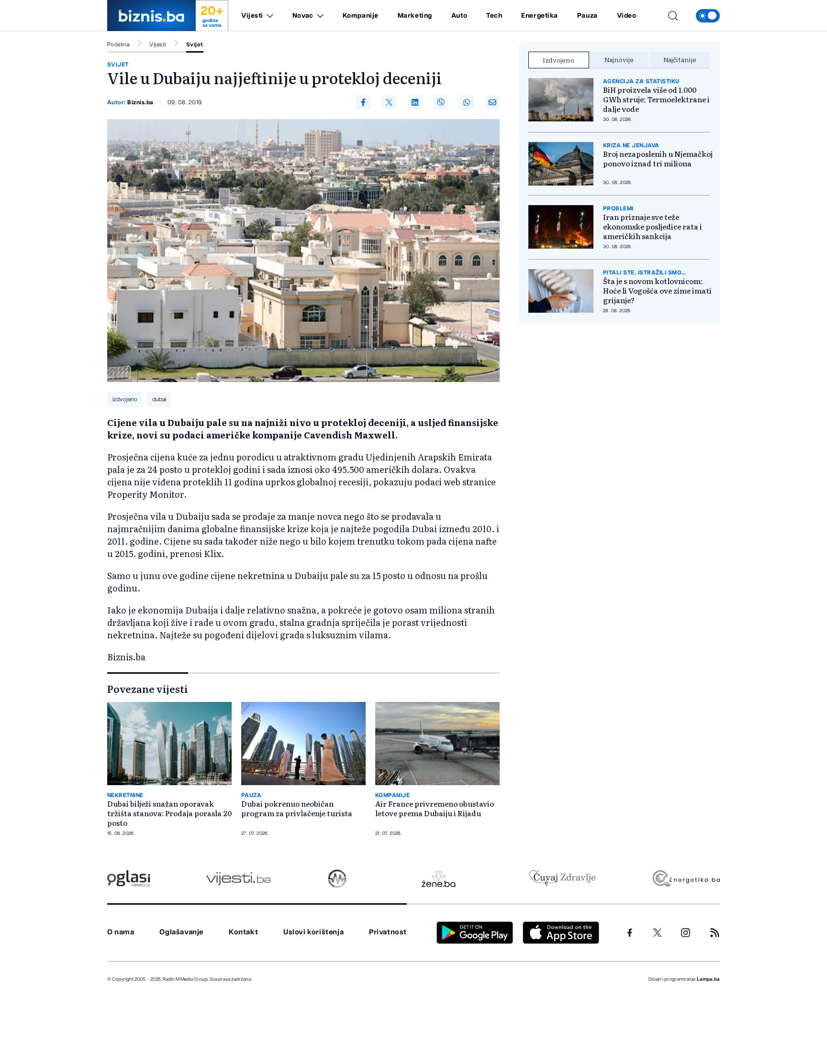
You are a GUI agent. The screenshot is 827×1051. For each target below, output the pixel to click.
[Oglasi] (128, 878)
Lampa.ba (708, 979)
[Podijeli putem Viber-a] (441, 102)
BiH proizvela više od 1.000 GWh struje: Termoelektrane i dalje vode (656, 99)
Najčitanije (679, 59)
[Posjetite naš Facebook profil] (630, 933)
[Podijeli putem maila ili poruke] (492, 102)
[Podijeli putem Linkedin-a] (415, 102)
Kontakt (243, 932)
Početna (118, 44)
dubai (159, 399)
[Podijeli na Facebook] (363, 102)
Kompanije (361, 15)
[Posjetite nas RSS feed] (715, 933)
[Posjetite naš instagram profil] (686, 933)
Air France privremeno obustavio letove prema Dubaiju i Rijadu (434, 808)
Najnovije (619, 59)
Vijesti (252, 15)
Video (627, 15)
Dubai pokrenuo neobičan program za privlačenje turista (296, 808)
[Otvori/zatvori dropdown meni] (268, 15)
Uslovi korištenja (313, 932)
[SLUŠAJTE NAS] (337, 878)
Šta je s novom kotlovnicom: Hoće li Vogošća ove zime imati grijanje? (657, 290)
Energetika (539, 15)
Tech (494, 15)
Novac (302, 15)
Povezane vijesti (147, 688)
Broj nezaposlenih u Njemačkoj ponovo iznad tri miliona (658, 158)
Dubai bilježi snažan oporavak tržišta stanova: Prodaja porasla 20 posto (169, 813)
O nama (120, 932)
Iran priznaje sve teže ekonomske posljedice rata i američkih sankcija (652, 226)
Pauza (587, 15)
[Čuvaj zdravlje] (562, 878)
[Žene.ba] (438, 878)
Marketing (415, 15)
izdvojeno (124, 399)
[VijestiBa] (238, 878)
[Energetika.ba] (685, 878)
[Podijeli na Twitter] (389, 102)
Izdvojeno (558, 60)
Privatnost (388, 932)
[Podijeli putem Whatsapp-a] (466, 102)
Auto (459, 15)
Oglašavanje (181, 932)
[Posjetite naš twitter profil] (657, 933)
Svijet (194, 44)
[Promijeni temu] (708, 15)
